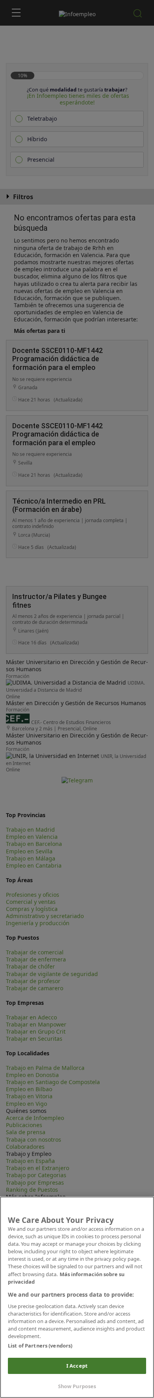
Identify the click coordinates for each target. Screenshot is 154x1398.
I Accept (77, 1365)
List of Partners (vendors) (40, 1345)
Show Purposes (77, 1386)
